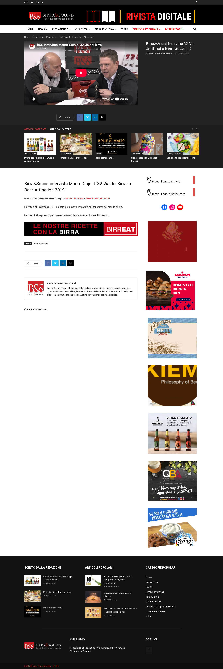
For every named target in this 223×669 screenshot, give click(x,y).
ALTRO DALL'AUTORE (60, 129)
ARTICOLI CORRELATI (35, 129)
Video (124, 29)
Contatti (39, 2)
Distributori (173, 29)
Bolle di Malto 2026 (105, 158)
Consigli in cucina (175, 153)
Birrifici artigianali (145, 29)
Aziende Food (66, 153)
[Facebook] (196, 2)
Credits (56, 666)
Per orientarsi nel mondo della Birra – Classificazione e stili (120, 610)
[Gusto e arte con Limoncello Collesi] (147, 144)
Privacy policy (44, 666)
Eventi (35, 37)
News (41, 29)
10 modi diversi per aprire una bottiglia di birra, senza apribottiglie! (118, 579)
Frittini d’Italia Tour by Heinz (73, 158)
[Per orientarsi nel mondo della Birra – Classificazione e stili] (93, 612)
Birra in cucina (104, 29)
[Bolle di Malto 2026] (111, 144)
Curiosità (81, 29)
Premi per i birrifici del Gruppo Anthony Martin (57, 578)
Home (30, 29)
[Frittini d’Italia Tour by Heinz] (76, 144)
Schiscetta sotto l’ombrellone (181, 158)
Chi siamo (28, 2)
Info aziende (60, 29)
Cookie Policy (30, 666)
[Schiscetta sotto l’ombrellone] (183, 144)
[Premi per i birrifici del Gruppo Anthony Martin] (40, 144)
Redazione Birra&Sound (160, 53)
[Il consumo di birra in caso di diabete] (93, 597)
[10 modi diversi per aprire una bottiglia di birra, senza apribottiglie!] (93, 580)
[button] (195, 29)
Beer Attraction (41, 243)
